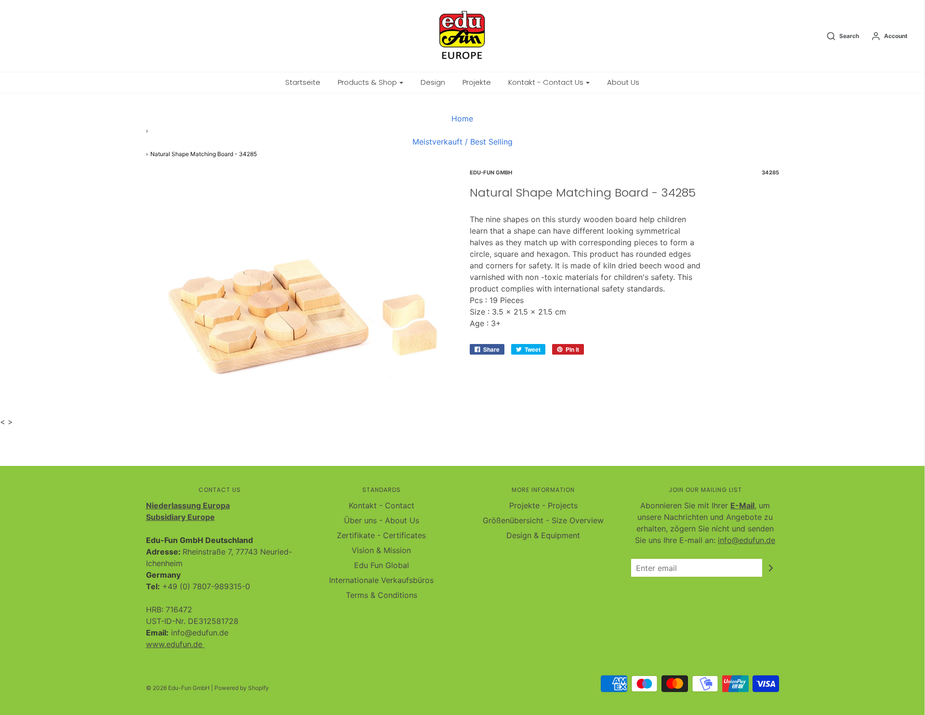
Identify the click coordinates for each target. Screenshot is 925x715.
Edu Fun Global (381, 565)
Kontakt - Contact (381, 505)
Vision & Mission (381, 550)
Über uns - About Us (381, 520)
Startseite (302, 82)
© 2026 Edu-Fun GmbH (178, 687)
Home (462, 118)
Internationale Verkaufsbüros (381, 580)
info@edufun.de (746, 540)
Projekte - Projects (543, 505)
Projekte (476, 82)
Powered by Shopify (241, 687)
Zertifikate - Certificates (381, 535)
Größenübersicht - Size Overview (543, 520)
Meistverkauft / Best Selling (462, 141)
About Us (623, 82)
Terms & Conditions (381, 595)
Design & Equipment (543, 535)
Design (433, 82)
